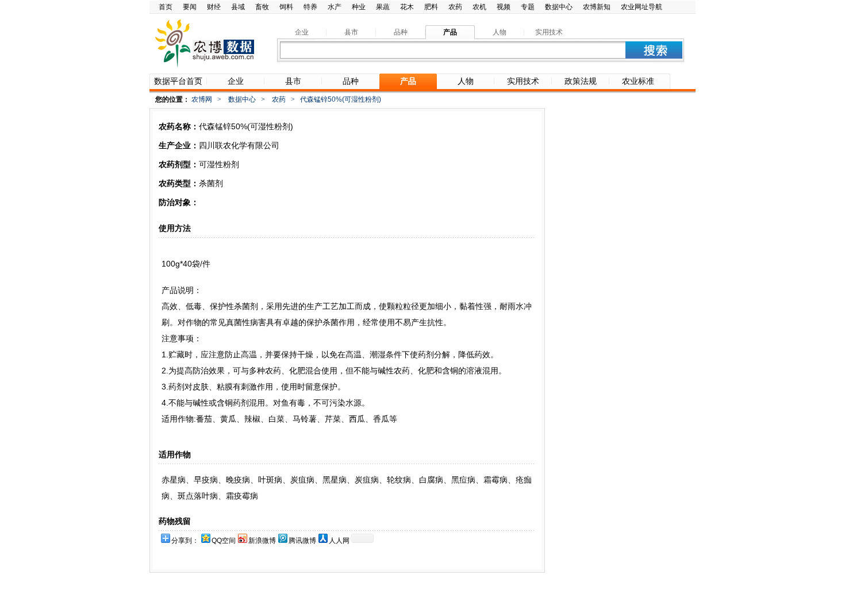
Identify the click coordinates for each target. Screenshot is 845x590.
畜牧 (262, 7)
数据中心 (559, 7)
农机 (479, 7)
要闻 (190, 7)
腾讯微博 (302, 541)
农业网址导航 (641, 7)
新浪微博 (262, 541)
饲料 (286, 7)
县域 (238, 7)
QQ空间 (224, 541)
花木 (407, 7)
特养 (310, 7)
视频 (503, 7)
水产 (334, 7)
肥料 (431, 7)
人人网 (339, 541)
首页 (165, 7)
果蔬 (383, 7)
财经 (214, 7)
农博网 (201, 99)
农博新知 (596, 7)
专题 (528, 7)
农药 (455, 7)
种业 (359, 7)
